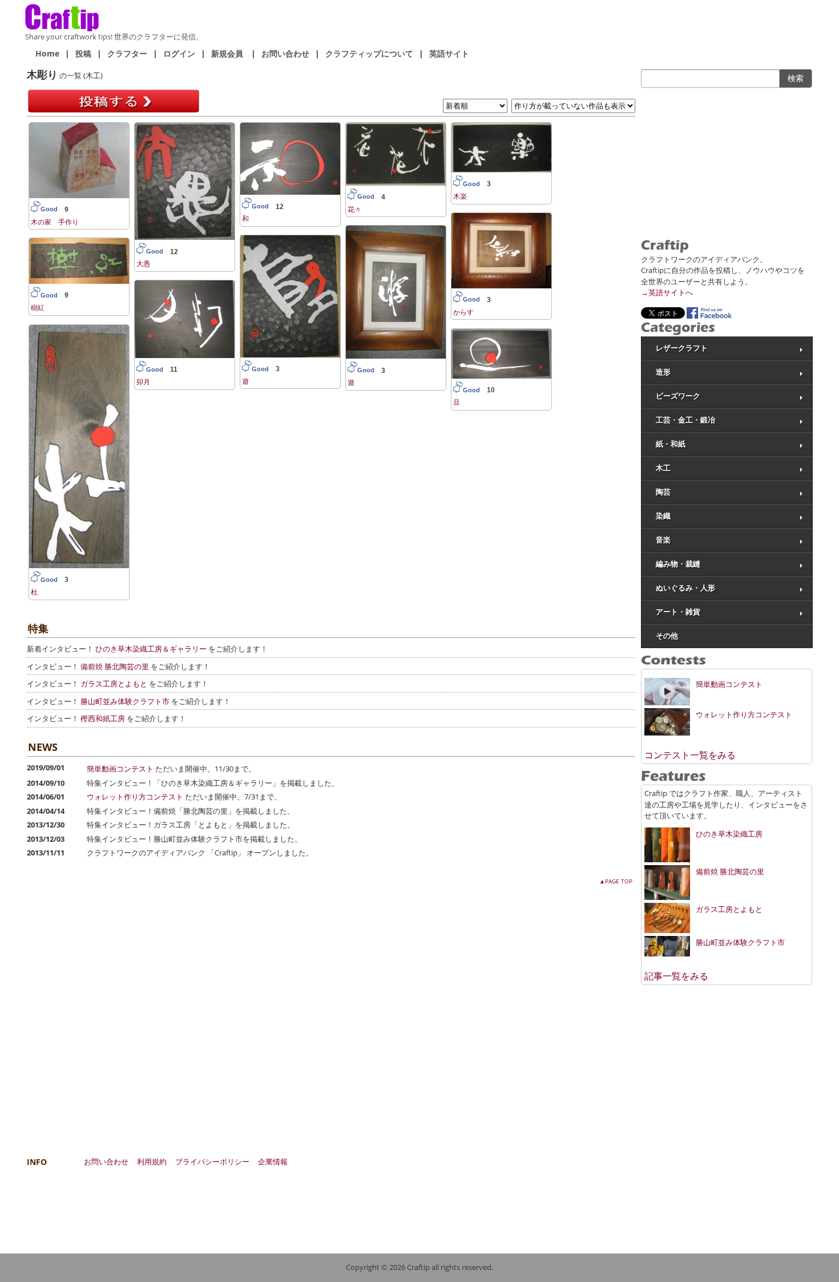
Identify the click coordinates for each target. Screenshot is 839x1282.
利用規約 (152, 1161)
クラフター (127, 53)
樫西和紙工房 (102, 718)
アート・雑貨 (678, 612)
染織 (663, 516)
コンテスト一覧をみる (690, 755)
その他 (667, 636)
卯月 (143, 382)
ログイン (179, 53)
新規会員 (227, 53)
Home (47, 53)
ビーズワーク (678, 396)
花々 (354, 209)
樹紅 (38, 307)
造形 (663, 372)
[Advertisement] (726, 162)
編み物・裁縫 (678, 564)
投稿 (83, 53)
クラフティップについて (369, 53)
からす (463, 312)
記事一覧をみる (676, 976)
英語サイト (449, 53)
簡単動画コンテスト (120, 768)
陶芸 (663, 492)
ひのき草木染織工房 (729, 834)
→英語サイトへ (667, 292)
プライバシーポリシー (212, 1161)
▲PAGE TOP (615, 881)
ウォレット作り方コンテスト (135, 796)
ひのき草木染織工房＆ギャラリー (151, 649)
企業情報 (273, 1161)
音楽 (663, 540)
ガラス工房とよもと (113, 683)
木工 (663, 468)
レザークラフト (682, 348)
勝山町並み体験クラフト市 (125, 701)
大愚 (143, 263)
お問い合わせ (285, 53)
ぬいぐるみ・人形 (685, 588)
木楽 (460, 196)
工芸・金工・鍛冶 (685, 420)
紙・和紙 (670, 444)
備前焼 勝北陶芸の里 (114, 666)
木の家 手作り (55, 222)
